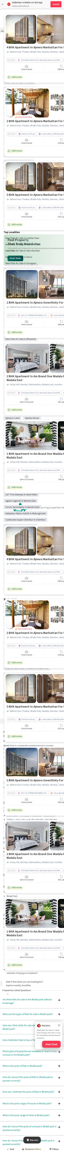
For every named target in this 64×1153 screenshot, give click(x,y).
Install (56, 4)
